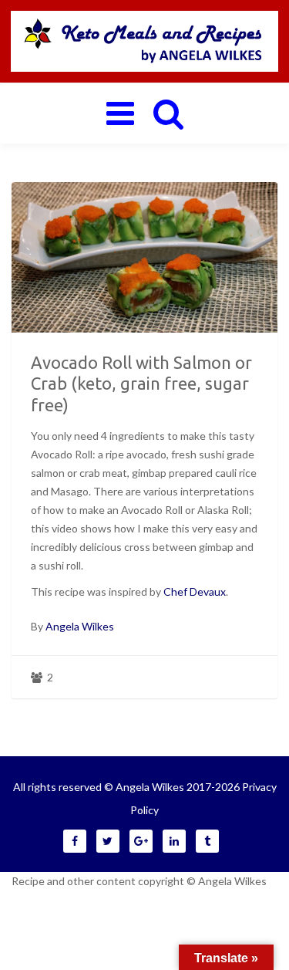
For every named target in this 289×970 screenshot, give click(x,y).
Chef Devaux (194, 591)
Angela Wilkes (79, 626)
